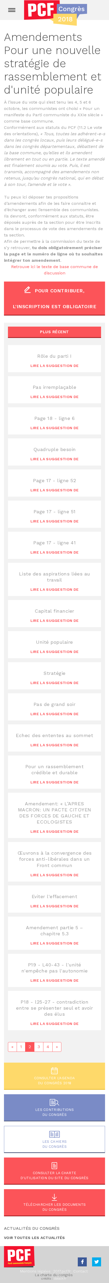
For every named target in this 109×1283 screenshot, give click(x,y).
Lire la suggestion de (54, 366)
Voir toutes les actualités (34, 1238)
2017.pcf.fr (62, 1271)
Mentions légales (35, 1271)
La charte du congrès (54, 1275)
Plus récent (54, 332)
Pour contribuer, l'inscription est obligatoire (55, 298)
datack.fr (60, 1278)
